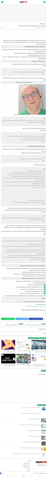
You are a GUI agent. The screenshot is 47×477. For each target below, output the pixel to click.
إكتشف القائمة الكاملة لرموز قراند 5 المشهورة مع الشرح (32, 442)
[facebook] (1, 473)
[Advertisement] (23, 13)
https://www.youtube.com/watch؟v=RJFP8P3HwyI (36, 306)
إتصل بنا (28, 470)
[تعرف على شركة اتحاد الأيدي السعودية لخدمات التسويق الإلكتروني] (8, 345)
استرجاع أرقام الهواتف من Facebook (35, 436)
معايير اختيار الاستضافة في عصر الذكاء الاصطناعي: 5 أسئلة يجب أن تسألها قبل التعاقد (27, 453)
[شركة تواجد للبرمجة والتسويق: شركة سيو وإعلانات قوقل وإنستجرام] (8, 358)
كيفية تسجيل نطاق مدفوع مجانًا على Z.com (24, 351)
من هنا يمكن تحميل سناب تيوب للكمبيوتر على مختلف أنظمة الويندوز (30, 447)
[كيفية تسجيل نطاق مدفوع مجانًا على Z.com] (23, 345)
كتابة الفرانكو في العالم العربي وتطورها (34, 430)
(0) (1, 27)
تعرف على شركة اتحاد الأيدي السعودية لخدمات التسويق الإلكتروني (8, 351)
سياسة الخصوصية (26, 464)
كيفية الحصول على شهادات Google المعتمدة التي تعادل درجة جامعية (30, 424)
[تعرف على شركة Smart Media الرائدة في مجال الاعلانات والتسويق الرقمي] (39, 358)
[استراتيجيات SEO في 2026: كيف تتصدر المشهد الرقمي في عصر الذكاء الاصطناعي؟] (39, 345)
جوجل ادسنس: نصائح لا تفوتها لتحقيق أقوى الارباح (24, 365)
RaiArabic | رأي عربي (35, 473)
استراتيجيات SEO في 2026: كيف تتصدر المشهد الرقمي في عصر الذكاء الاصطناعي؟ (39, 351)
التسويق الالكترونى (42, 23)
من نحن (28, 468)
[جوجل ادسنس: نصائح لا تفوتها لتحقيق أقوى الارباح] (23, 358)
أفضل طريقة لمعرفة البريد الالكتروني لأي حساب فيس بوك (31, 407)
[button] (36, 319)
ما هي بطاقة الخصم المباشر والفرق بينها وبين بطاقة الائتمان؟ (31, 413)
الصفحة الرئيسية (26, 463)
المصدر (44, 313)
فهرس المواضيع (26, 466)
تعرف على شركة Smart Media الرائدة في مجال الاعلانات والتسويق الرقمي (39, 365)
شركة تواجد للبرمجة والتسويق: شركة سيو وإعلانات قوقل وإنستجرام (8, 365)
